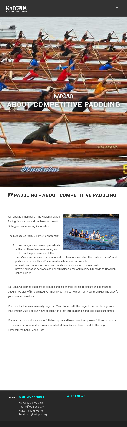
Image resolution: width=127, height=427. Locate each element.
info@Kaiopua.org (37, 414)
